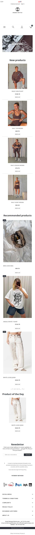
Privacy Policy (23, 469)
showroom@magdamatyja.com (10, 523)
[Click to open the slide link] (17, 45)
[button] (4, 27)
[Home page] (17, 10)
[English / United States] (20, 1)
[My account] (22, 27)
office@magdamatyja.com (26, 523)
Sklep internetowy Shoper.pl (17, 533)
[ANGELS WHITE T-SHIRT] (17, 297)
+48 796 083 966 (19, 524)
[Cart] (30, 27)
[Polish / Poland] (19, 1)
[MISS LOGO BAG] (17, 241)
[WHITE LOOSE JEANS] (17, 353)
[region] (17, 45)
